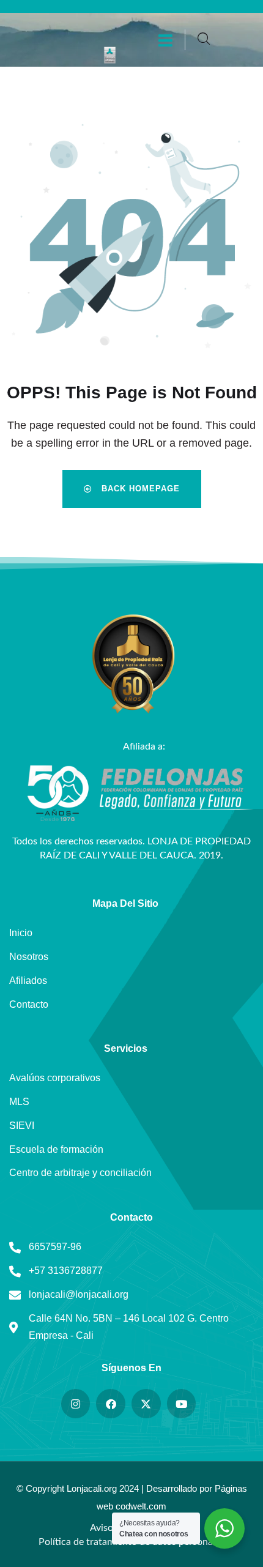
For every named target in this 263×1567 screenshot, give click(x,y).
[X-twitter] (146, 1403)
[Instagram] (76, 1403)
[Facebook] (110, 1403)
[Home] (110, 55)
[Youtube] (181, 1403)
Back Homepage (139, 488)
